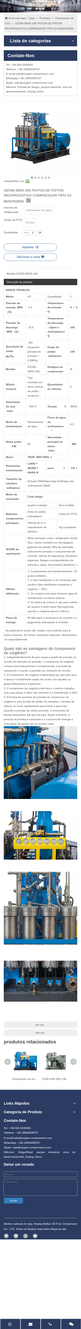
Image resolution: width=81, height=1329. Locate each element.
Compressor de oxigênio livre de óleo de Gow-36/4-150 (25, 1078)
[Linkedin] (16, 1236)
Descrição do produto (19, 282)
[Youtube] (35, 1236)
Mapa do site (58, 1228)
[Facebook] (6, 1236)
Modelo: (11, 273)
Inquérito (28, 247)
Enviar (13, 1200)
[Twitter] (25, 1236)
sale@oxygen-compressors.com (35, 73)
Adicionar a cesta (28, 256)
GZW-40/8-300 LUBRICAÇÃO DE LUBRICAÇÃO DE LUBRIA (55, 1078)
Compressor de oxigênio (24, 674)
